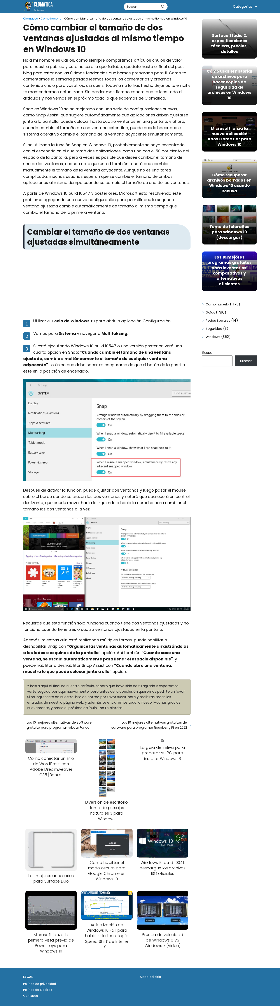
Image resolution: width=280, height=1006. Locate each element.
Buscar (208, 352)
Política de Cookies (37, 990)
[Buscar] (162, 6)
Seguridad (214, 328)
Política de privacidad (39, 984)
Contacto (30, 996)
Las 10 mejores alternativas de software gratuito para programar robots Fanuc (59, 725)
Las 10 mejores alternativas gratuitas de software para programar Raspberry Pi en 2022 (149, 725)
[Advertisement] (107, 283)
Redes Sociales (218, 320)
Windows (213, 336)
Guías (210, 312)
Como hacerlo (217, 304)
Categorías (242, 6)
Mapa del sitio (150, 977)
